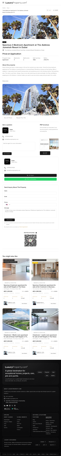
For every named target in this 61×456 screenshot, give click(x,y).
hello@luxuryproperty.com (12, 398)
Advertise (35, 429)
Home (3, 8)
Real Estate (6, 419)
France (18, 429)
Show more (5, 81)
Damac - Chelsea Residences (50, 423)
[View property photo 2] (30, 99)
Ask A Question (7, 153)
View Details (24, 303)
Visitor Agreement (23, 227)
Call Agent (31, 175)
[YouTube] (7, 405)
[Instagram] (9, 405)
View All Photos (52, 36)
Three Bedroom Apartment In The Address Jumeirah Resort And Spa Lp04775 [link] (15, 11)
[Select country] (6, 204)
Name (5, 191)
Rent (14, 454)
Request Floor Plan (21, 117)
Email (5, 196)
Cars (53, 372)
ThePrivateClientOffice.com (38, 431)
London (18, 419)
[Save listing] (28, 260)
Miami (18, 425)
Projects (47, 372)
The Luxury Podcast (37, 423)
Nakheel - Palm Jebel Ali (51, 430)
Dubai (18, 421)
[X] (12, 405)
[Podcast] (14, 405)
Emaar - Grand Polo (50, 420)
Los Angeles (20, 427)
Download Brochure (45, 153)
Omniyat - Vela (49, 428)
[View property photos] (30, 27)
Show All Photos (8, 117)
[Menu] (3, 2)
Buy (8, 8)
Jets (47, 375)
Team (34, 425)
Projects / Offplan (8, 421)
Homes (40, 372)
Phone (6, 202)
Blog (34, 419)
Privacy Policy (53, 454)
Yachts (53, 375)
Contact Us (35, 427)
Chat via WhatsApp (31, 179)
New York (19, 423)
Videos (34, 421)
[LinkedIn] (4, 405)
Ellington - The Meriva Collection (51, 432)
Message (6, 208)
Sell (18, 454)
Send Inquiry (9, 219)
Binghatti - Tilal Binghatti (51, 426)
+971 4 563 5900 (9, 396)
